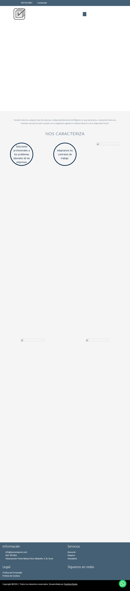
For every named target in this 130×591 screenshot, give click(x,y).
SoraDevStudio (70, 584)
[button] (84, 14)
